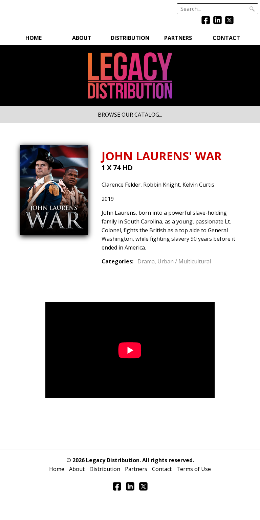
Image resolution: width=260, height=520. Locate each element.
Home (33, 38)
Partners (178, 38)
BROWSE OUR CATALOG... (130, 114)
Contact (226, 38)
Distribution (130, 38)
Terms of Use (193, 469)
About (81, 38)
